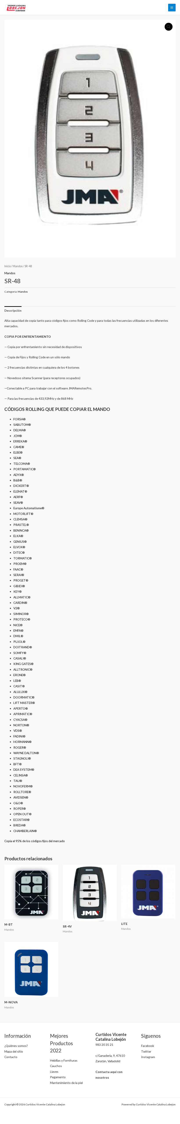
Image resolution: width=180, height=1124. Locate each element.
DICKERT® (21, 486)
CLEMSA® (20, 519)
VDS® (17, 730)
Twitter (146, 1051)
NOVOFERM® (23, 786)
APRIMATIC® (22, 714)
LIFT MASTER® (24, 703)
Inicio (7, 266)
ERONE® (19, 675)
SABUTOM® (22, 424)
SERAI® (18, 575)
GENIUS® (20, 541)
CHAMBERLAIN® (25, 831)
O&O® (18, 803)
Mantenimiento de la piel (66, 1083)
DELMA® (19, 430)
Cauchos (56, 1066)
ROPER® (19, 808)
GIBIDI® (19, 586)
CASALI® (19, 658)
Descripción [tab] (13, 310)
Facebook (147, 1046)
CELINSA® (20, 775)
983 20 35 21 (104, 1044)
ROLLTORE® (22, 792)
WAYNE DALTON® (26, 753)
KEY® (17, 591)
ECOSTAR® (21, 820)
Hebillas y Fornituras (63, 1060)
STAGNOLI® (22, 758)
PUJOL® (19, 641)
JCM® (17, 436)
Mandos (18, 266)
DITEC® (19, 552)
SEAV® (18, 502)
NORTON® (21, 725)
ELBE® (18, 452)
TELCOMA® (21, 463)
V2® (16, 608)
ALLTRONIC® (22, 669)
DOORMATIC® (23, 697)
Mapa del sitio (13, 1051)
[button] (169, 27)
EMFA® (18, 630)
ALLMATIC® (22, 597)
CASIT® (19, 686)
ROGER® (19, 747)
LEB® (17, 680)
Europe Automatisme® (28, 508)
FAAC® (18, 569)
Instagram (148, 1057)
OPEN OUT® (22, 814)
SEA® (17, 458)
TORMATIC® (22, 558)
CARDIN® (20, 602)
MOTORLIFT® (23, 514)
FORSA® (19, 419)
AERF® (18, 497)
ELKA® (18, 536)
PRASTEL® (21, 525)
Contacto (10, 1057)
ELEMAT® (20, 491)
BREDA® (19, 825)
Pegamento (58, 1077)
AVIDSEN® (20, 797)
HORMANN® (22, 742)
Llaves (54, 1071)
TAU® (17, 781)
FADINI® (19, 736)
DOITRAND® (22, 647)
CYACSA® (20, 719)
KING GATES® (23, 664)
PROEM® (20, 564)
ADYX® (18, 475)
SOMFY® (19, 653)
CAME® (18, 447)
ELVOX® (19, 547)
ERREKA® (20, 441)
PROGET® (20, 580)
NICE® (18, 625)
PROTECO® (21, 619)
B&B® (17, 480)
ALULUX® (20, 692)
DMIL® (18, 636)
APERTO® (20, 708)
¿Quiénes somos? (16, 1046)
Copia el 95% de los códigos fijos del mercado (34, 841)
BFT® (17, 764)
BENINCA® (21, 530)
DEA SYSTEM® (23, 769)
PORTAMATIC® (24, 469)
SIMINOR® (21, 614)
